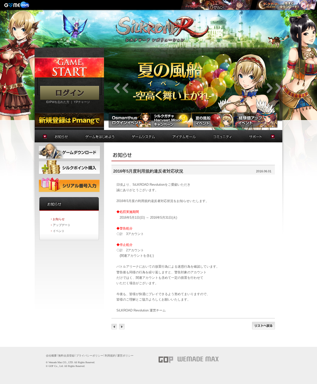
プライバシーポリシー (89, 355)
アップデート (62, 225)
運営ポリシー (125, 355)
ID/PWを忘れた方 (57, 102)
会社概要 (51, 355)
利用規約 (110, 355)
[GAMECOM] (17, 5)
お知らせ (59, 219)
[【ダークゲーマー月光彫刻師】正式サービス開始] (286, 5)
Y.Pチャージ (82, 102)
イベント (59, 231)
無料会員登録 (66, 355)
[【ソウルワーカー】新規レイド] (216, 5)
